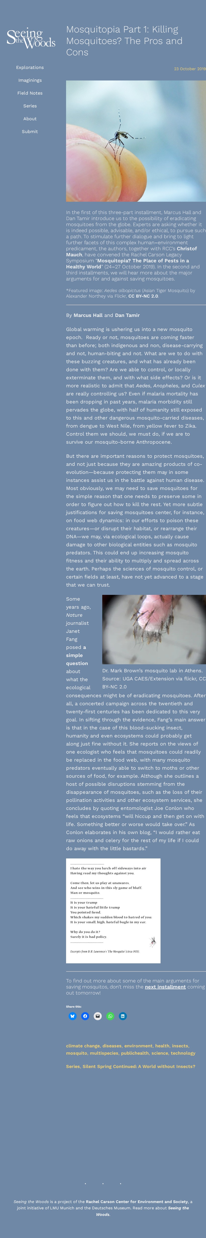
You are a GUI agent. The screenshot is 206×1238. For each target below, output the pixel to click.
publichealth (135, 1053)
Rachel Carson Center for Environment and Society (137, 1201)
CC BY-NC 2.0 (143, 296)
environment (138, 1045)
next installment (165, 987)
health (162, 1045)
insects (180, 1045)
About (30, 118)
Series (30, 105)
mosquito (76, 1053)
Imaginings (30, 80)
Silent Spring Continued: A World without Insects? (139, 1066)
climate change (83, 1045)
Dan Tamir (127, 315)
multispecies (104, 1053)
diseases (112, 1045)
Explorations (30, 67)
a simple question (77, 655)
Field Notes (29, 93)
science (159, 1053)
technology (183, 1053)
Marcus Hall (88, 315)
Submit (30, 131)
